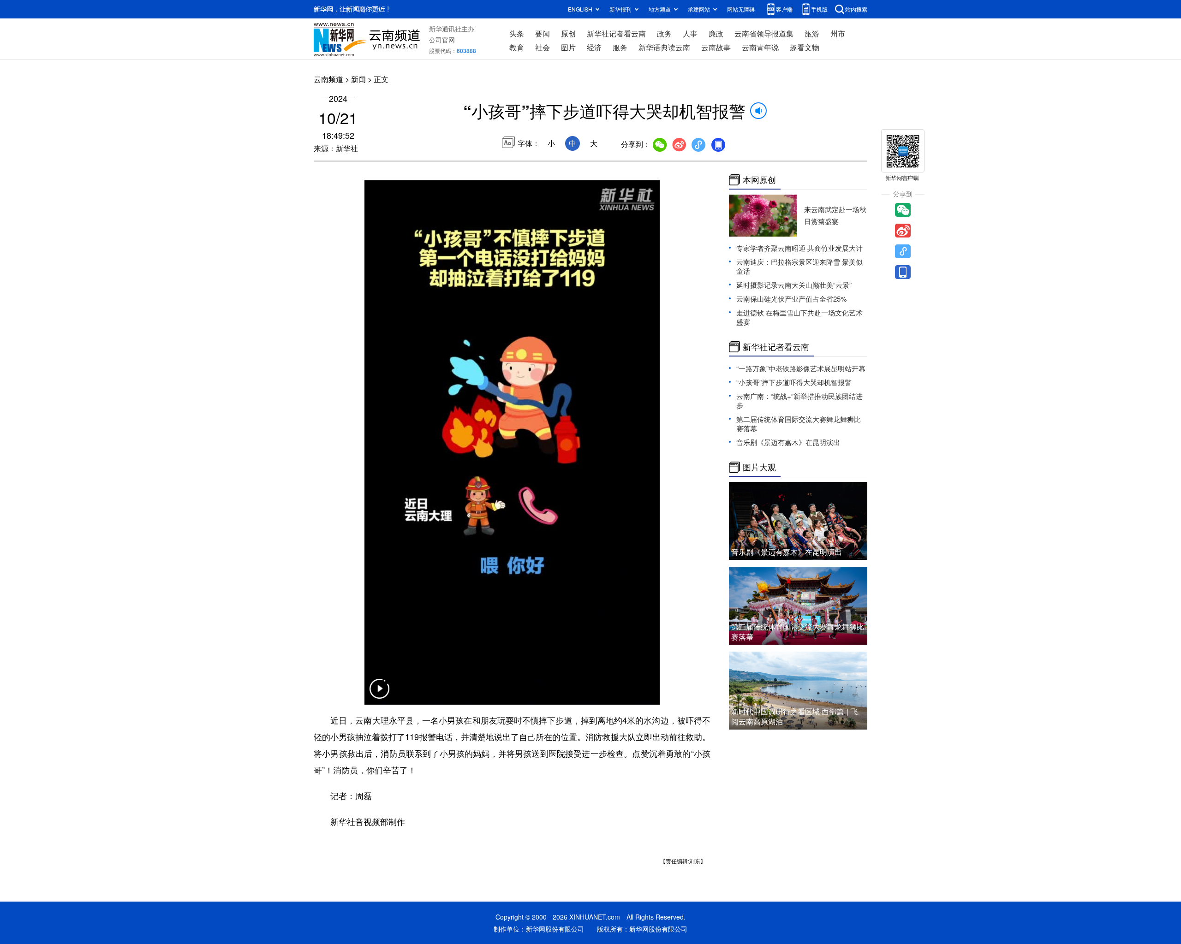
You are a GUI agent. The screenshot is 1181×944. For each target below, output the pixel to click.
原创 (568, 33)
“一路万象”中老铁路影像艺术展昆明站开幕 (800, 368)
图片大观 (759, 467)
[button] (379, 694)
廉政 (716, 33)
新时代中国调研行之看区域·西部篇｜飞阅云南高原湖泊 (795, 716)
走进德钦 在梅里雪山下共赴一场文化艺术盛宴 (799, 317)
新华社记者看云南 (616, 33)
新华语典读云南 (664, 47)
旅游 (812, 33)
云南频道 (328, 79)
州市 (837, 33)
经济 (594, 47)
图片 (568, 47)
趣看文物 (804, 47)
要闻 (542, 33)
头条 (516, 33)
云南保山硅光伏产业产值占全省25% (791, 298)
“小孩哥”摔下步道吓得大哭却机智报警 (794, 382)
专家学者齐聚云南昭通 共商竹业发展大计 (799, 248)
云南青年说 (760, 47)
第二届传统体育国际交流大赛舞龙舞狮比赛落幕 (798, 423)
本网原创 (759, 180)
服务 (620, 47)
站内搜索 (856, 9)
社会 (542, 47)
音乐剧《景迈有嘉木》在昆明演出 (788, 442)
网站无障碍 (741, 9)
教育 (516, 47)
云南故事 (716, 47)
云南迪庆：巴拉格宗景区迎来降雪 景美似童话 (799, 266)
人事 (690, 33)
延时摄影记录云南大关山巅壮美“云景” (794, 285)
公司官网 (442, 39)
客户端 (784, 9)
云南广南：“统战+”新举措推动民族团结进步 (799, 400)
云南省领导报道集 (763, 33)
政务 (664, 33)
